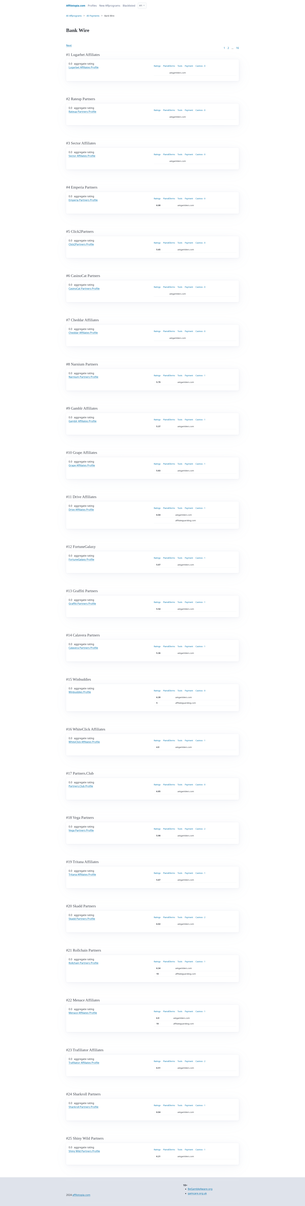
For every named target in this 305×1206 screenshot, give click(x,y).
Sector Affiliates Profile (82, 156)
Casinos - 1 (200, 375)
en (140, 5)
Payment (189, 66)
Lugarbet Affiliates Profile (84, 67)
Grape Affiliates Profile (82, 465)
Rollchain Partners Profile (83, 963)
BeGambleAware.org (200, 1189)
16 (237, 48)
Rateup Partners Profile (82, 111)
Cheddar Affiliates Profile (83, 332)
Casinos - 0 (200, 66)
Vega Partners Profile (81, 830)
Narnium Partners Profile (83, 377)
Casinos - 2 (200, 828)
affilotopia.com (81, 1195)
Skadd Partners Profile (82, 918)
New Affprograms (109, 5)
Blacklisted (129, 5)
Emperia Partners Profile (83, 200)
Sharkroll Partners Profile (83, 1107)
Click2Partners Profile (81, 244)
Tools (180, 66)
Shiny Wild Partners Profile (84, 1151)
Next (69, 45)
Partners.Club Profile (81, 786)
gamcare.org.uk (197, 1193)
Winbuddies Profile (80, 692)
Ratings (157, 66)
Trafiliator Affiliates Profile (84, 1062)
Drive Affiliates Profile (81, 509)
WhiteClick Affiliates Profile (84, 742)
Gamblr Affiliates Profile (83, 421)
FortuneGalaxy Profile (81, 559)
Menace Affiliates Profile (83, 1012)
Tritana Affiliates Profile (82, 874)
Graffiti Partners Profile (82, 603)
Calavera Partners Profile (83, 648)
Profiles (92, 5)
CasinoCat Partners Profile (84, 288)
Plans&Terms (169, 66)
